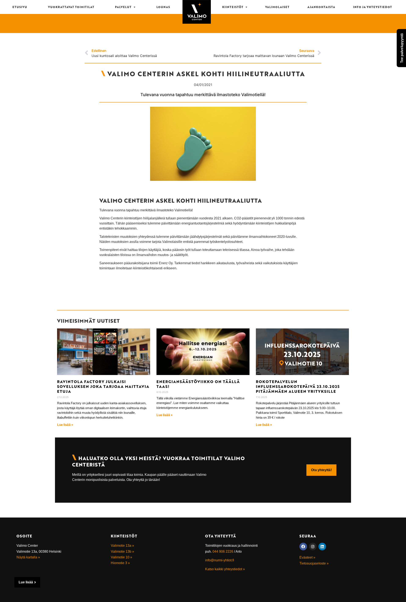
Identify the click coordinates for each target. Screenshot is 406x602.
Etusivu (19, 7)
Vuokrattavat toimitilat (71, 7)
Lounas (163, 7)
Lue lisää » (65, 425)
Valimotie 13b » (122, 551)
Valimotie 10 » (121, 557)
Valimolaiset (277, 7)
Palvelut (123, 7)
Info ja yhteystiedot (372, 7)
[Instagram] (313, 546)
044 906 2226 (223, 551)
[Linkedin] (322, 546)
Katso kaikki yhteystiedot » (225, 569)
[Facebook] (303, 546)
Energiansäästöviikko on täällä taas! (198, 384)
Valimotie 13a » (122, 545)
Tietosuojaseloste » (314, 563)
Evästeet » (307, 557)
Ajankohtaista (321, 7)
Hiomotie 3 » (120, 563)
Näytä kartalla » (28, 557)
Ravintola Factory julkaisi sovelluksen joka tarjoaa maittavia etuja (103, 386)
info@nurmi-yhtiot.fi (219, 560)
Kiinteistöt (232, 7)
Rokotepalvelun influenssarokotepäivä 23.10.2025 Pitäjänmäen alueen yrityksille (298, 386)
